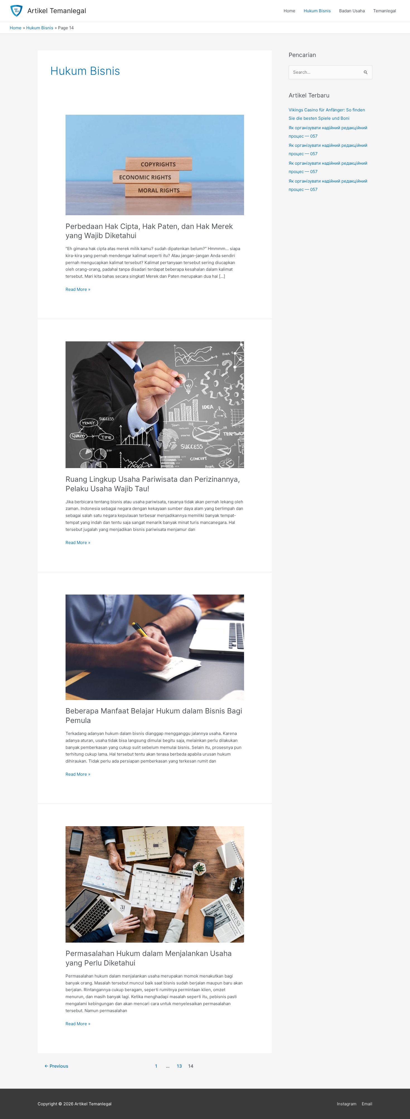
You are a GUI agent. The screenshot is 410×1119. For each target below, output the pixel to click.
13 (179, 1066)
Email (367, 1103)
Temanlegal (384, 10)
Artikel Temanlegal (56, 11)
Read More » (78, 289)
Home (289, 10)
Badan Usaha (352, 10)
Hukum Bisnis (317, 10)
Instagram (346, 1103)
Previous (56, 1066)
